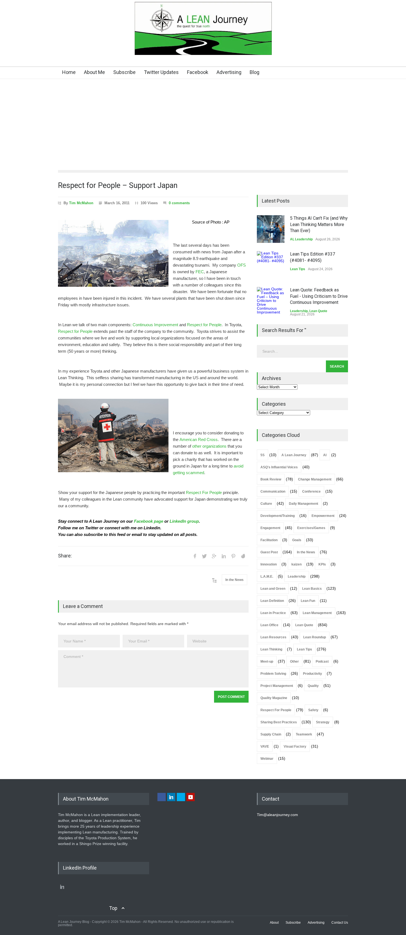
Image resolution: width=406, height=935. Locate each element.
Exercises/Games (311, 528)
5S (262, 455)
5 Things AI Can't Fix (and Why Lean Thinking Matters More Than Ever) (319, 224)
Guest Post (269, 552)
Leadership (304, 239)
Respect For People (204, 492)
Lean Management (317, 613)
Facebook (197, 72)
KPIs (322, 564)
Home (69, 72)
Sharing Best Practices (278, 722)
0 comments (179, 203)
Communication (272, 491)
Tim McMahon (81, 203)
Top (113, 908)
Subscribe (124, 72)
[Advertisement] (203, 120)
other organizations (209, 446)
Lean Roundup (314, 637)
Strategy (322, 722)
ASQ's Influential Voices (279, 467)
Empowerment (323, 516)
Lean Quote (318, 311)
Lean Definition (272, 601)
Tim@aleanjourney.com (277, 814)
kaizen (296, 564)
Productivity (312, 674)
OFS (241, 265)
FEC (200, 272)
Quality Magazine (273, 698)
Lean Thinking (271, 649)
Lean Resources (273, 637)
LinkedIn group (184, 521)
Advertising (229, 72)
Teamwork (304, 734)
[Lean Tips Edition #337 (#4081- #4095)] (270, 265)
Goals (296, 540)
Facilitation (269, 540)
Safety (313, 710)
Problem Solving (273, 674)
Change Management (314, 479)
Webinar (266, 759)
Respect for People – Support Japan (118, 185)
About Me (94, 72)
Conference (311, 491)
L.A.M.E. (266, 576)
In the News (234, 580)
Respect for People (204, 324)
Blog (254, 72)
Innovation (268, 564)
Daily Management (303, 504)
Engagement (270, 528)
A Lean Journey (293, 455)
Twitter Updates (161, 72)
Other (294, 661)
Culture (266, 504)
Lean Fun (308, 601)
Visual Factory (295, 746)
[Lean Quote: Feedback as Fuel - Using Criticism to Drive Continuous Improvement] (270, 301)
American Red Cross (199, 439)
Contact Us (339, 923)
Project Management (276, 686)
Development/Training (277, 516)
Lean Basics (312, 589)
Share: (65, 555)
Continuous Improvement (155, 324)
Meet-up (266, 661)
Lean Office (269, 625)
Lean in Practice (273, 613)
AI (291, 239)
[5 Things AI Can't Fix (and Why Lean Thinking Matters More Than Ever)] (270, 229)
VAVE (264, 746)
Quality (313, 686)
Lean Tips (297, 269)
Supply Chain (270, 734)
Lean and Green (272, 589)
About (274, 923)
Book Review (270, 479)
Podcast (322, 661)
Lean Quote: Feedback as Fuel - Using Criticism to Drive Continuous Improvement (319, 296)
